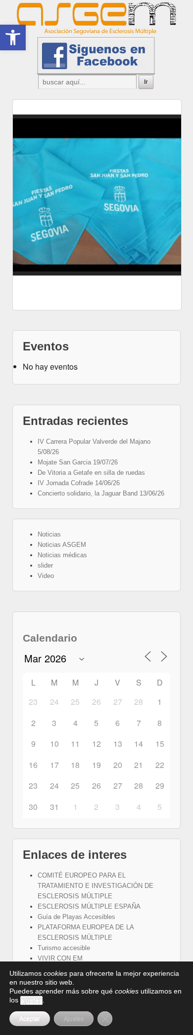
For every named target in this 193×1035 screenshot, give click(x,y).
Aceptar (29, 1018)
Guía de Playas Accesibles (76, 916)
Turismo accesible (64, 948)
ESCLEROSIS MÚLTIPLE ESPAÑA (89, 906)
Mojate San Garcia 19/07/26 (78, 462)
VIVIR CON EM (60, 958)
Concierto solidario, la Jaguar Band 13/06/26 (101, 493)
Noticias (49, 534)
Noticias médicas (62, 555)
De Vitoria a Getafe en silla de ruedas (91, 472)
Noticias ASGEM (62, 544)
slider (45, 565)
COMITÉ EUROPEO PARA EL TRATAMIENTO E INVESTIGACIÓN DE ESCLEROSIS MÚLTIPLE (95, 886)
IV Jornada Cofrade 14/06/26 (79, 483)
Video (46, 575)
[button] (13, 37)
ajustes (31, 1000)
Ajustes (74, 1018)
